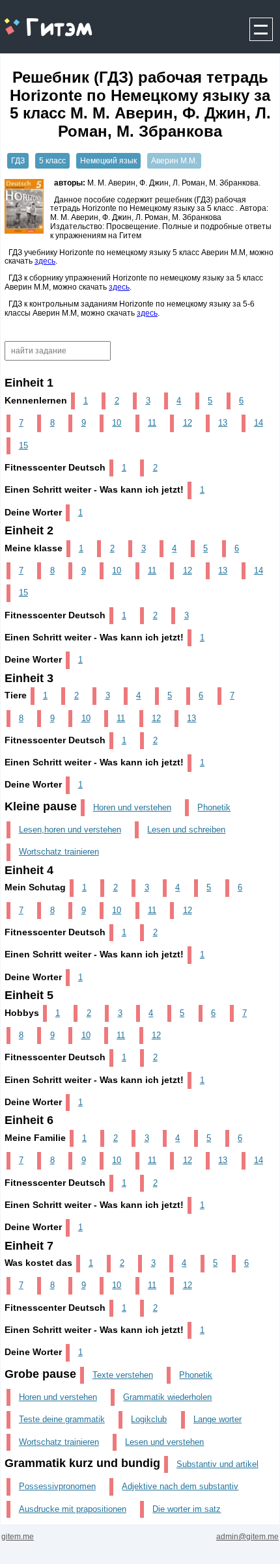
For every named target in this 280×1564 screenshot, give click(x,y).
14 (258, 423)
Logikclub (149, 1419)
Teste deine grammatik (62, 1419)
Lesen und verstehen (164, 1442)
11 (152, 423)
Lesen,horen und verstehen (70, 829)
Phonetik (214, 807)
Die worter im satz (186, 1509)
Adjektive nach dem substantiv (180, 1486)
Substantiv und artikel (217, 1464)
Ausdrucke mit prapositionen (72, 1509)
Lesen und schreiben (186, 829)
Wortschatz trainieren (59, 852)
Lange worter (217, 1419)
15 (23, 445)
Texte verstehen (122, 1375)
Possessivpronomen (57, 1486)
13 (222, 423)
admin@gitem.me (247, 1536)
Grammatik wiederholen (167, 1397)
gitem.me (35, 20)
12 (187, 423)
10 (116, 423)
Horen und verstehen (132, 807)
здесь (45, 261)
